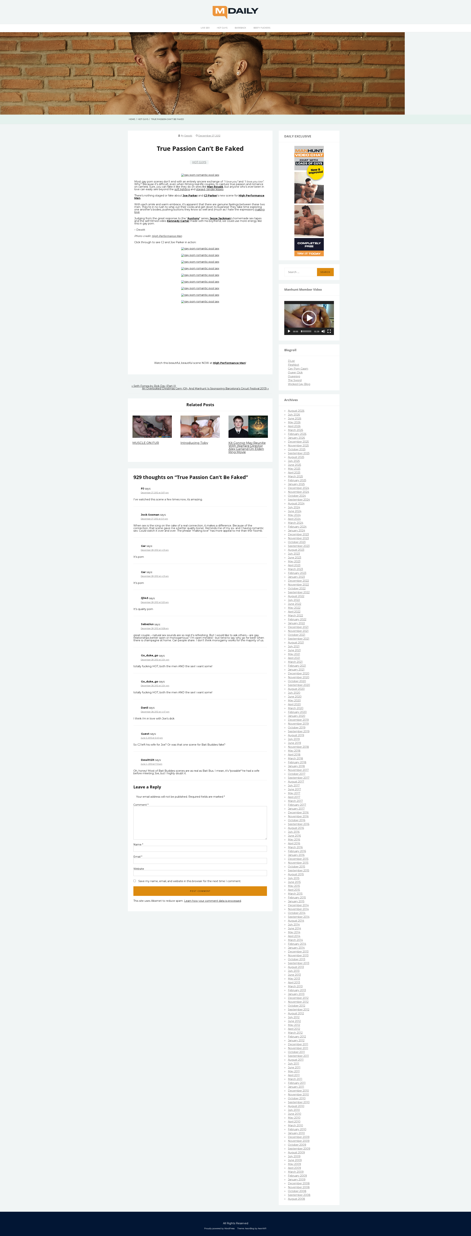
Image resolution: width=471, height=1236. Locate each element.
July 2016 (294, 832)
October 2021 (296, 634)
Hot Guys (222, 27)
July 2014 (294, 924)
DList (291, 361)
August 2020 (296, 689)
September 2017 (298, 777)
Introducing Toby (194, 443)
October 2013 (296, 959)
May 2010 (294, 1117)
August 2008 (296, 1198)
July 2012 (294, 1017)
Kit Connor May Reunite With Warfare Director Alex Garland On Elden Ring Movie (247, 447)
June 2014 (294, 928)
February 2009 (297, 1175)
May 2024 (294, 515)
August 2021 (296, 642)
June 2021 (294, 650)
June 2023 (294, 557)
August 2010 (296, 1106)
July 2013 (294, 971)
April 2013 (294, 982)
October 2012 (296, 1005)
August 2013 (296, 967)
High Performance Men (167, 236)
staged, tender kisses (209, 189)
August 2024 (296, 503)
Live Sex (205, 27)
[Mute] (323, 331)
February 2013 (297, 990)
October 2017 (296, 774)
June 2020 (295, 696)
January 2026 (296, 437)
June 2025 (294, 465)
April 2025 (294, 472)
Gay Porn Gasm (298, 368)
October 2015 (296, 866)
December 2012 (298, 998)
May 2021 (294, 654)
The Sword (295, 380)
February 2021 (297, 665)
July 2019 (294, 739)
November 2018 (298, 747)
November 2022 (298, 584)
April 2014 (294, 936)
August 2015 (296, 874)
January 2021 (296, 669)
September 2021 (298, 638)
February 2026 (297, 434)
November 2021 (298, 631)
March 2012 (295, 1032)
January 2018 (296, 766)
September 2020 (299, 685)
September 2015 (298, 870)
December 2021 (298, 627)
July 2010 (294, 1110)
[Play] (289, 331)
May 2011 (294, 1071)
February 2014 (297, 944)
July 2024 (294, 507)
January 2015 (296, 901)
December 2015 (298, 859)
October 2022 (297, 588)
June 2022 (294, 604)
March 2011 (295, 1079)
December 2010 (298, 1090)
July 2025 (294, 461)
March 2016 (295, 847)
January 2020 (296, 716)
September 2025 (298, 453)
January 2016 (296, 855)
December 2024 (298, 488)
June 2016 (294, 835)
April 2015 (294, 889)
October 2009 (297, 1144)
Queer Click (295, 372)
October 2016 (296, 820)
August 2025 (296, 457)
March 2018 (295, 758)
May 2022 (294, 607)
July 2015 (293, 878)
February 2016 (297, 851)
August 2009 (296, 1152)
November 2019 (298, 723)
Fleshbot (293, 364)
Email (137, 856)
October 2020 (297, 681)
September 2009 (299, 1148)
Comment (140, 805)
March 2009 (296, 1171)
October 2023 (297, 542)
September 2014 (298, 916)
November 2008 (299, 1187)
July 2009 (294, 1156)
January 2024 (296, 530)
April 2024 (294, 519)
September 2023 (299, 546)
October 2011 (296, 1052)
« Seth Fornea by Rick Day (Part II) (154, 386)
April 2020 (294, 704)
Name (138, 844)
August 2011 (296, 1059)
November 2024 (298, 492)
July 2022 (294, 600)
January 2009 (296, 1179)
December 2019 (298, 719)
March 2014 (295, 940)
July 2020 (294, 692)
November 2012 (298, 1001)
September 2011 (298, 1056)
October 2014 (296, 913)
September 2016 (298, 824)
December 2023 (298, 534)
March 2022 (295, 615)
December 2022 (298, 580)
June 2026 (294, 418)
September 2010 (299, 1102)
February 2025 (297, 480)
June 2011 (294, 1067)
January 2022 (296, 623)
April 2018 (294, 754)
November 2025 (298, 445)
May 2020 (294, 700)
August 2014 (296, 920)
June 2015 (294, 882)
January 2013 (296, 994)
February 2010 (297, 1129)
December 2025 (298, 441)
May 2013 (294, 978)
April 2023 (294, 565)
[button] (309, 318)
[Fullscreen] (329, 331)
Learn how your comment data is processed (212, 900)
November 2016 (298, 816)
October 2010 (297, 1098)
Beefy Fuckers (262, 27)
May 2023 (294, 561)
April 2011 (294, 1075)
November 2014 (298, 909)
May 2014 (294, 932)
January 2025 (296, 484)
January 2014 (296, 947)
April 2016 (294, 843)
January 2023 (296, 577)
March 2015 (295, 893)
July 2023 (294, 553)
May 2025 (294, 468)
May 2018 (294, 750)
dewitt (188, 135)
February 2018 (297, 762)
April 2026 (294, 426)
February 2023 (297, 573)
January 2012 (296, 1040)
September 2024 (299, 499)
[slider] (306, 331)
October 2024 (297, 495)
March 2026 (295, 430)
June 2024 (294, 511)
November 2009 (298, 1141)
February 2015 (297, 897)
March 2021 (295, 662)
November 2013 (298, 955)
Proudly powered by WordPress (219, 1228)
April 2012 (294, 1029)
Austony (193, 218)
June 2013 (294, 974)
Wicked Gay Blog (299, 384)
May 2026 (294, 422)
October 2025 (296, 449)
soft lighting (182, 189)
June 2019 (294, 743)
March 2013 (295, 986)
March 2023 (295, 569)
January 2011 (296, 1086)
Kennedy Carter (178, 221)
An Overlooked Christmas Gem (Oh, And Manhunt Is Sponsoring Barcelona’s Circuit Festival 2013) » (205, 388)
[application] (309, 318)
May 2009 (294, 1164)
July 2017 (294, 785)
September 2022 (299, 592)
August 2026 (296, 410)
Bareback (240, 27)
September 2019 (298, 731)
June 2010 (294, 1114)
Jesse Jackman (220, 218)
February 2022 (297, 619)
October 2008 (297, 1191)
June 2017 (294, 789)
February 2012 (297, 1036)
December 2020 (298, 673)
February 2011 (297, 1083)
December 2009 (298, 1137)
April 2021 (294, 658)
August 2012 (296, 1013)
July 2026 (294, 414)
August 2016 (296, 828)
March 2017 (295, 801)
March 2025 (295, 476)
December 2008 (299, 1183)
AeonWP (262, 1228)
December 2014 (298, 905)
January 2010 (296, 1133)
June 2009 (295, 1160)
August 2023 (296, 549)
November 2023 (298, 538)
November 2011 (298, 1048)
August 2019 (296, 735)
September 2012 (298, 1009)
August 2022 (296, 596)
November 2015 (298, 862)
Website (138, 869)
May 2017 (294, 793)
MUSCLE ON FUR (145, 443)
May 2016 (294, 839)
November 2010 (298, 1094)
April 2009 (294, 1168)
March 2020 (295, 708)
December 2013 (298, 951)
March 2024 (295, 522)
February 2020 (297, 712)
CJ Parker (210, 195)
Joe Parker (190, 195)
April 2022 (294, 611)
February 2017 (297, 804)
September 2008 (299, 1195)
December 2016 (298, 812)
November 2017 (298, 770)
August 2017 (296, 781)
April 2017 (294, 797)
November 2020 (298, 677)
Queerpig (294, 376)
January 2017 (296, 808)
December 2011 (298, 1044)
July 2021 (294, 646)
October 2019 (296, 727)
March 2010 (295, 1125)
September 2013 (298, 963)
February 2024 (297, 526)
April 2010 (294, 1121)
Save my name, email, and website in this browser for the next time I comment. (189, 881)
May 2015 (294, 886)
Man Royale (215, 186)
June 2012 (294, 1021)
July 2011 (293, 1063)
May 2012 (294, 1025)
